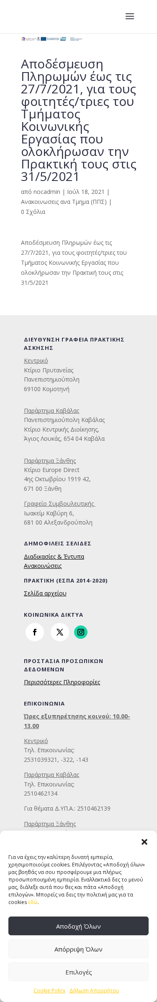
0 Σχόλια (33, 212)
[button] (144, 841)
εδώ (33, 902)
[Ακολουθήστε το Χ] (60, 632)
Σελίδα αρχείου (45, 593)
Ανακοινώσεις (43, 566)
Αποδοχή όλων (78, 926)
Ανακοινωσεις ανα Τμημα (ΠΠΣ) (64, 202)
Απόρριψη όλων (78, 949)
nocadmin (46, 192)
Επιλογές (78, 972)
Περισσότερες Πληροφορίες (62, 682)
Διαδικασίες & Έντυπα (54, 556)
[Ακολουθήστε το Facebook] (35, 632)
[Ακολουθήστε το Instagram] (81, 632)
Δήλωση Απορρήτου (94, 990)
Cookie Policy (49, 990)
